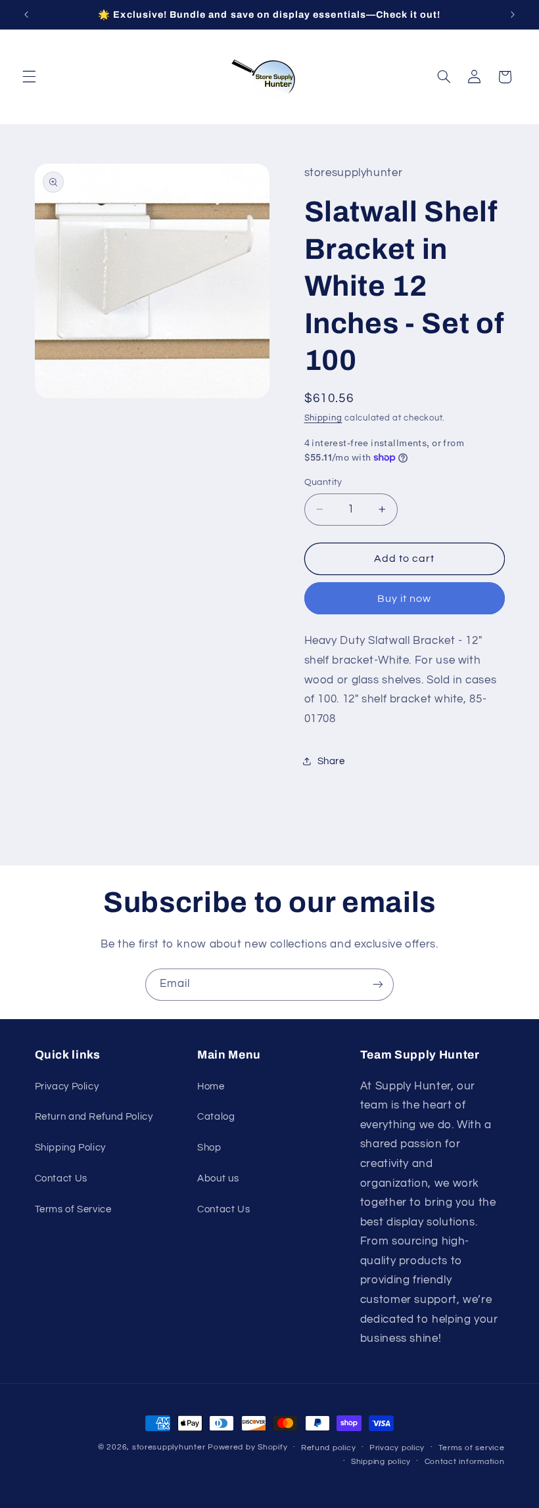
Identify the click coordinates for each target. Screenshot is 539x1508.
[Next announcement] (512, 14)
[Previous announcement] (26, 14)
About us (218, 1178)
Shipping (323, 418)
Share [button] (331, 761)
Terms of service (471, 1447)
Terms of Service (73, 1209)
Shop (209, 1148)
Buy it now (404, 598)
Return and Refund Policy (94, 1117)
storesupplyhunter (169, 1447)
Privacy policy (397, 1447)
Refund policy (328, 1447)
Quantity (323, 482)
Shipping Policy (70, 1148)
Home (211, 1086)
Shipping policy (381, 1461)
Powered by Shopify (247, 1447)
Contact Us (61, 1178)
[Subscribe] (378, 985)
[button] (29, 77)
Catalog (216, 1117)
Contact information (465, 1461)
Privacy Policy (67, 1086)
